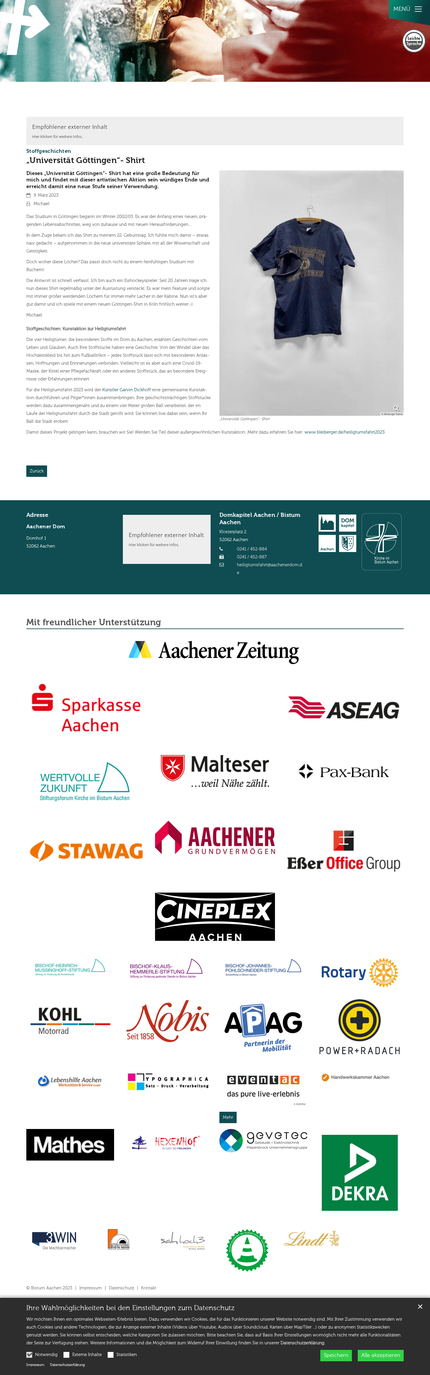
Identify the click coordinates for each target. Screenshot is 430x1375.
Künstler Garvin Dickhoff (126, 390)
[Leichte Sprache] (414, 41)
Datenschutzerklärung (302, 1343)
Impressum (35, 1365)
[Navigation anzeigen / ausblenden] (418, 9)
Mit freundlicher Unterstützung (93, 623)
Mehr (228, 1117)
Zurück (37, 471)
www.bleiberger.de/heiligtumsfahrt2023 (345, 432)
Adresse (37, 515)
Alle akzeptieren (380, 1355)
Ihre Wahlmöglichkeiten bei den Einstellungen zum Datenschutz (130, 1308)
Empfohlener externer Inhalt (69, 126)
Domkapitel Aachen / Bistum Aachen (260, 519)
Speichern (336, 1355)
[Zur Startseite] (26, 27)
